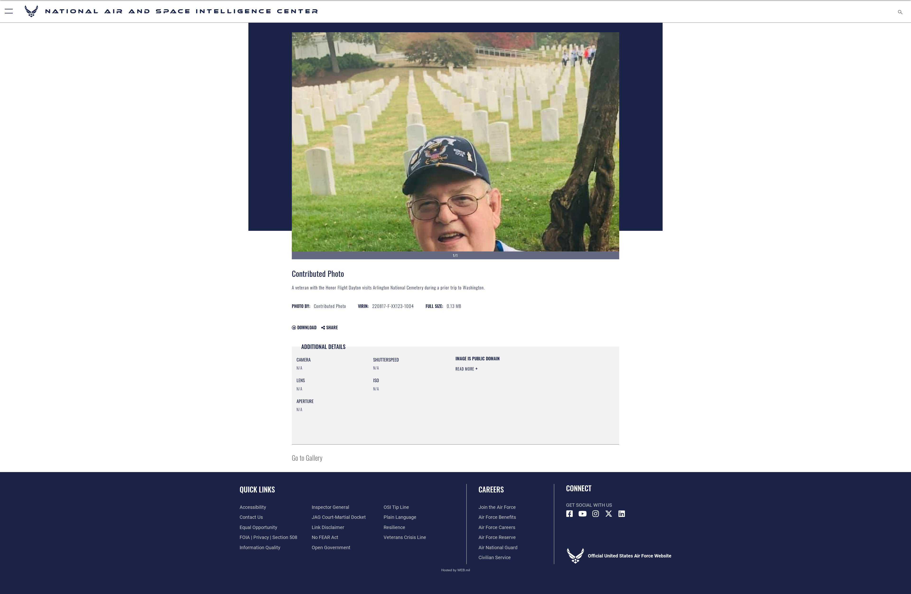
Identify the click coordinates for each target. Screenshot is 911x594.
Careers (491, 489)
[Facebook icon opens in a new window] (569, 513)
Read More (465, 369)
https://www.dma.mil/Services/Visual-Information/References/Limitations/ (511, 399)
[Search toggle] (899, 11)
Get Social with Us (589, 505)
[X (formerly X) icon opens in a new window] (608, 513)
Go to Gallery (307, 457)
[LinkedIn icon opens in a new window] (621, 513)
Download (306, 327)
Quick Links (257, 489)
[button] (7, 11)
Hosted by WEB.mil (455, 570)
